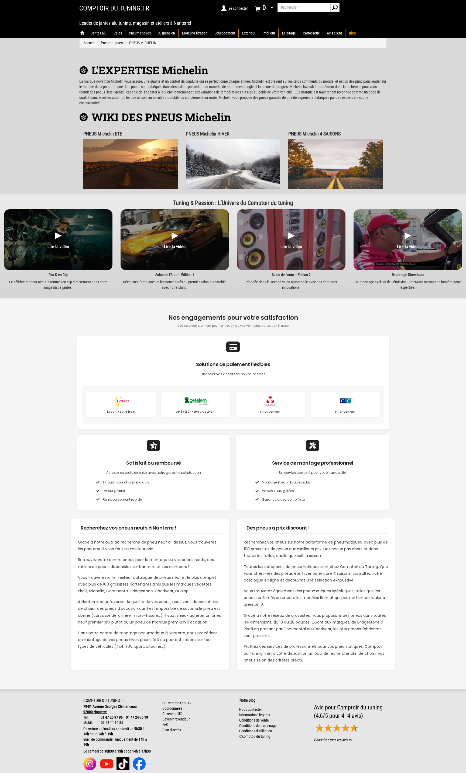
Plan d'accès (171, 730)
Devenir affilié (172, 714)
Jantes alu (99, 33)
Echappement (224, 33)
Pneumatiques (140, 33)
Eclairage (289, 33)
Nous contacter (250, 709)
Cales (118, 33)
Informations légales (254, 715)
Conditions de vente (254, 720)
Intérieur (268, 33)
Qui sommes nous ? (176, 703)
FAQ (165, 724)
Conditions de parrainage (258, 725)
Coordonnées (172, 708)
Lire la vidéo (58, 246)
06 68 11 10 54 (111, 722)
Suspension (166, 33)
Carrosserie (311, 33)
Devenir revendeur (176, 719)
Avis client (334, 33)
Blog (352, 33)
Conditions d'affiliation (255, 731)
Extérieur (248, 33)
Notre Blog (246, 700)
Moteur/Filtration (194, 33)
